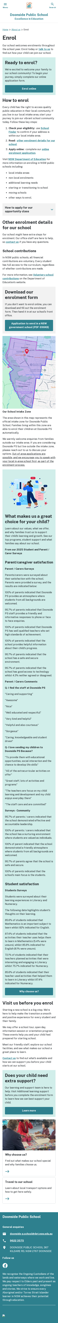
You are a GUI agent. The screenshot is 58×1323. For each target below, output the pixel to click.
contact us (12, 242)
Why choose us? (29, 991)
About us (15, 29)
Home (5, 29)
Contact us (9, 1058)
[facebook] (5, 1267)
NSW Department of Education (27, 159)
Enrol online (29, 88)
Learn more (29, 1110)
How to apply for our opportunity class (29, 209)
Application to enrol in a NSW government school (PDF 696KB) (29, 325)
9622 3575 (17, 1240)
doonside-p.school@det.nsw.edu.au (31, 1233)
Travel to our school (18, 1182)
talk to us (44, 49)
